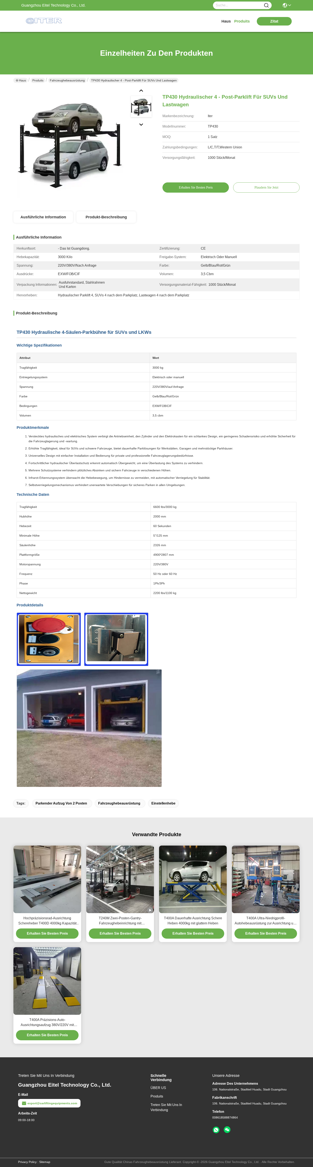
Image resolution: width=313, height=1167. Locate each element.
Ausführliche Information (43, 217)
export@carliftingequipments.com (52, 1103)
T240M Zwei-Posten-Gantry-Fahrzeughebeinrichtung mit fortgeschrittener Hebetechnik (120, 921)
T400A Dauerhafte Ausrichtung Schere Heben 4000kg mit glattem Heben (193, 920)
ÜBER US (158, 1088)
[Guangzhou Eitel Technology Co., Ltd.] (44, 21)
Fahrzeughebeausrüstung (67, 80)
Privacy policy (27, 1162)
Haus (226, 21)
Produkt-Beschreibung (106, 217)
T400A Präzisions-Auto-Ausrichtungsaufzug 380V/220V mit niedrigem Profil (47, 1023)
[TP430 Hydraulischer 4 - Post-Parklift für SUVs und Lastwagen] (70, 144)
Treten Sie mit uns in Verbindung (166, 1107)
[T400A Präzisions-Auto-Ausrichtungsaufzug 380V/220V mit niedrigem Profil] (47, 981)
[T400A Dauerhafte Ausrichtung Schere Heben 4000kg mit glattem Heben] (193, 879)
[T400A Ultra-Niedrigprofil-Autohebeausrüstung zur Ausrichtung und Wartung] (266, 879)
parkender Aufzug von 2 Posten (61, 803)
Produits (37, 80)
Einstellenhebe (163, 803)
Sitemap (44, 1162)
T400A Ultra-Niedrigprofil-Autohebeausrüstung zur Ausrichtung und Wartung (266, 921)
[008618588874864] (216, 1130)
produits (242, 21)
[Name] (266, 5)
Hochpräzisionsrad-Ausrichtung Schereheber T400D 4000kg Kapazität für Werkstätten (47, 921)
